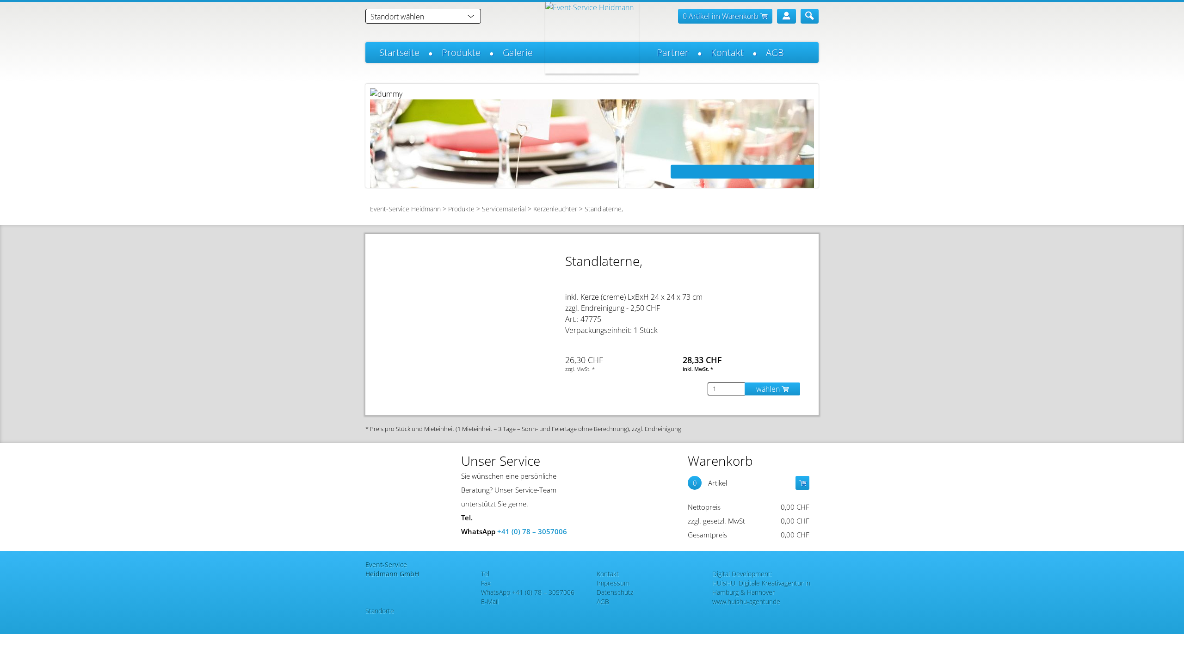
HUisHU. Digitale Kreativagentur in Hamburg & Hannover (761, 588)
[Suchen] (810, 16)
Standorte (379, 610)
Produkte (461, 52)
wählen (769, 389)
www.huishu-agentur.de (746, 601)
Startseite (399, 52)
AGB (775, 52)
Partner (673, 52)
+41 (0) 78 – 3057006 (532, 531)
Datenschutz (615, 592)
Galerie (518, 52)
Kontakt (727, 52)
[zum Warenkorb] (802, 483)
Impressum (613, 583)
